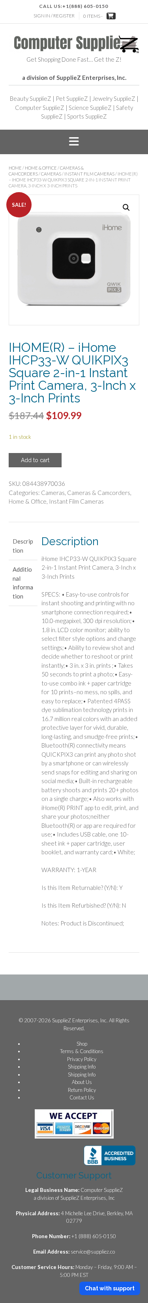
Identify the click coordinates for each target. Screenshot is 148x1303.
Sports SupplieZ (87, 116)
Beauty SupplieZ (30, 98)
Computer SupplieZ (39, 107)
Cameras (51, 173)
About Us (82, 1082)
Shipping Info (82, 1066)
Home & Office (41, 167)
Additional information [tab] (23, 583)
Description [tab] (23, 546)
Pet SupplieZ (72, 98)
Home (15, 167)
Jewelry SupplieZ (113, 98)
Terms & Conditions (81, 1051)
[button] (74, 142)
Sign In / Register (54, 16)
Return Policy (82, 1090)
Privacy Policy (81, 1059)
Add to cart (35, 460)
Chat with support (110, 1288)
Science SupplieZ (90, 107)
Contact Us (81, 1097)
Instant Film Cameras (89, 173)
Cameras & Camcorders (98, 492)
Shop (82, 1044)
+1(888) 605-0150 (85, 6)
